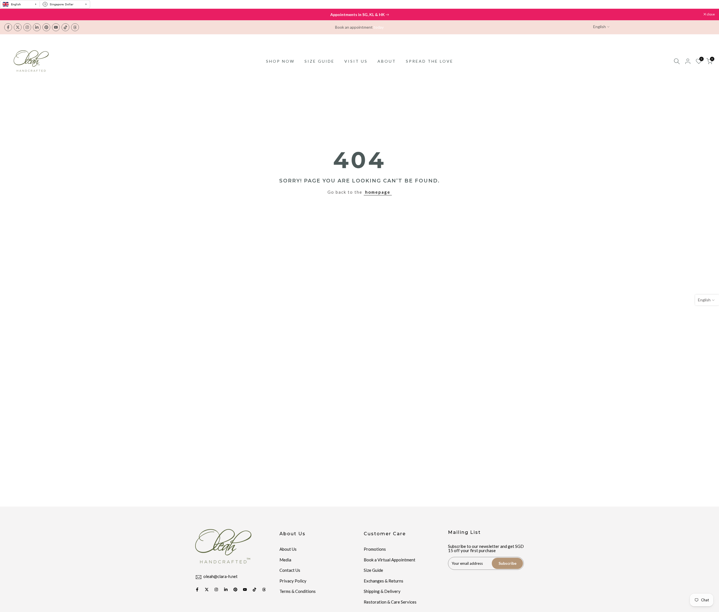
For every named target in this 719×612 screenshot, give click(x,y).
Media (285, 559)
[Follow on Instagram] (27, 27)
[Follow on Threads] (75, 27)
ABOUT (386, 61)
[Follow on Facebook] (8, 27)
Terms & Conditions (297, 591)
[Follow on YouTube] (56, 27)
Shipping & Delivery (382, 591)
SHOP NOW (280, 61)
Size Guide (373, 570)
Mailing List (464, 532)
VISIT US (356, 61)
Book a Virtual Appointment (389, 559)
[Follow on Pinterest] (46, 27)
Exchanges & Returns (383, 580)
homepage (377, 192)
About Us (288, 549)
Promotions (375, 549)
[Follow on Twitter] (18, 27)
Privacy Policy (292, 580)
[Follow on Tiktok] (65, 27)
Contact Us (289, 570)
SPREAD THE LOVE (429, 61)
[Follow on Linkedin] (37, 27)
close (11, 14)
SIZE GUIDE (319, 61)
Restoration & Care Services (390, 601)
